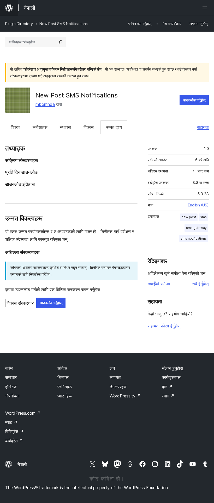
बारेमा (9, 368)
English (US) (198, 205)
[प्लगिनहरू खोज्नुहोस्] (60, 42)
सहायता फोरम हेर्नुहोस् (164, 325)
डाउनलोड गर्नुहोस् (194, 100)
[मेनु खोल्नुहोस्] (205, 8)
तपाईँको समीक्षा (159, 283)
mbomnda (45, 104)
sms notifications (194, 238)
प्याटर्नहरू (64, 395)
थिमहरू (63, 377)
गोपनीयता (12, 395)
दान (167, 386)
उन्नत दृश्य (114, 127)
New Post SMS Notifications (76, 95)
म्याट (11, 422)
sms (203, 217)
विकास (89, 127)
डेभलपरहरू (118, 386)
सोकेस (62, 368)
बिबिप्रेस (14, 431)
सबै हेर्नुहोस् (200, 283)
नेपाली (22, 464)
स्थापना (65, 127)
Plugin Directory (19, 23)
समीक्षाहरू (40, 127)
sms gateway (196, 228)
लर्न (112, 368)
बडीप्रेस (14, 440)
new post (189, 217)
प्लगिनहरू (64, 386)
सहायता (203, 127)
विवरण (15, 127)
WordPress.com (23, 413)
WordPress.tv (125, 395)
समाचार (11, 377)
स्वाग (168, 395)
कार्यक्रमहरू (171, 377)
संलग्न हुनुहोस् (172, 368)
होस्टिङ (11, 386)
